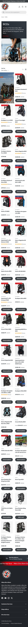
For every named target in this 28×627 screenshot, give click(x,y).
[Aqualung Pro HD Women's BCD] (7, 230)
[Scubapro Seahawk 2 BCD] (21, 80)
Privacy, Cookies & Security (16, 623)
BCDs (6, 17)
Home (2, 17)
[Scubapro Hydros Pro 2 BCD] (7, 141)
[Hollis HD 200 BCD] (21, 261)
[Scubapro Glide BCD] (21, 381)
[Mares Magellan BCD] (21, 141)
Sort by (3, 68)
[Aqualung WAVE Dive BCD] (21, 319)
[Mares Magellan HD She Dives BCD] (7, 412)
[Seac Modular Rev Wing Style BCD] (7, 470)
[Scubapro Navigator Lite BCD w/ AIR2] (7, 381)
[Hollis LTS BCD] (7, 202)
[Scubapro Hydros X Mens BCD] (7, 171)
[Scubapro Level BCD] (7, 110)
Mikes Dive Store (8, 621)
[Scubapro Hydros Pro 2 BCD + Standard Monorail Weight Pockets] (7, 527)
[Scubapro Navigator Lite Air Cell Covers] (21, 441)
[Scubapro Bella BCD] (21, 289)
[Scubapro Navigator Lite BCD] (21, 202)
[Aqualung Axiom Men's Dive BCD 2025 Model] (21, 350)
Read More (6, 36)
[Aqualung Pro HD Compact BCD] (7, 288)
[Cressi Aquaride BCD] (7, 350)
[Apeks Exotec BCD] (7, 261)
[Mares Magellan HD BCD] (21, 230)
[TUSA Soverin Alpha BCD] (7, 498)
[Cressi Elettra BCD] (21, 412)
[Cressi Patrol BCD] (7, 319)
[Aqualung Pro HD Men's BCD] (21, 171)
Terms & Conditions (5, 623)
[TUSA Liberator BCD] (7, 441)
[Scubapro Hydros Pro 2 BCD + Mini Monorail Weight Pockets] (21, 527)
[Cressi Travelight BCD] (21, 110)
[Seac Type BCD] (21, 470)
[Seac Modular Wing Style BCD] (21, 498)
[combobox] (14, 12)
